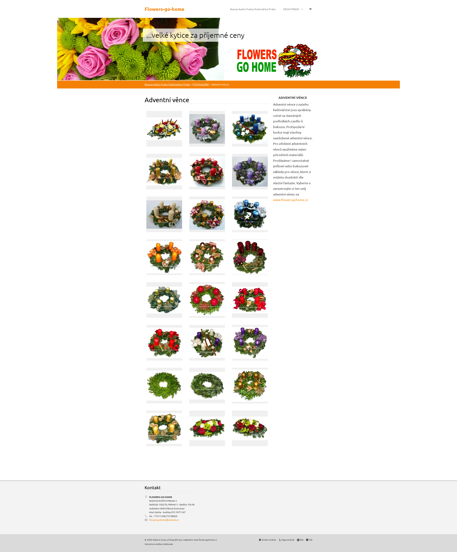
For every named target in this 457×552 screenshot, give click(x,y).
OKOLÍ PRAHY (291, 9)
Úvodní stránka (269, 539)
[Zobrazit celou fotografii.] (164, 128)
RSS (301, 539)
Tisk (310, 539)
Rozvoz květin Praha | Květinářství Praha (252, 9)
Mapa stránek (287, 539)
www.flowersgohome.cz (290, 200)
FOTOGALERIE (200, 84)
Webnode (168, 544)
